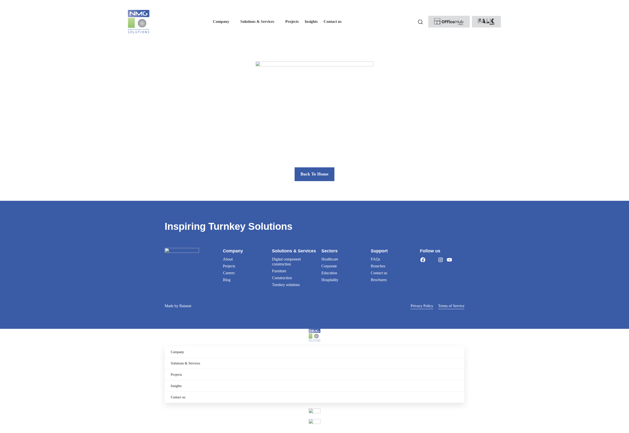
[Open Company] (232, 22)
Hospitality (329, 280)
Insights (176, 386)
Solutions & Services (185, 363)
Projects (229, 266)
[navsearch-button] (420, 22)
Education (329, 273)
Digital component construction (286, 261)
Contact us (379, 273)
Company (177, 352)
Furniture (279, 271)
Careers (229, 273)
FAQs (375, 259)
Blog (226, 280)
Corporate (329, 266)
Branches (378, 266)
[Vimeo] (458, 260)
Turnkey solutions (286, 285)
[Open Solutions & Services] (277, 22)
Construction (282, 278)
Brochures (379, 280)
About (228, 259)
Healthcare (329, 259)
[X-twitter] (432, 260)
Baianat (185, 306)
